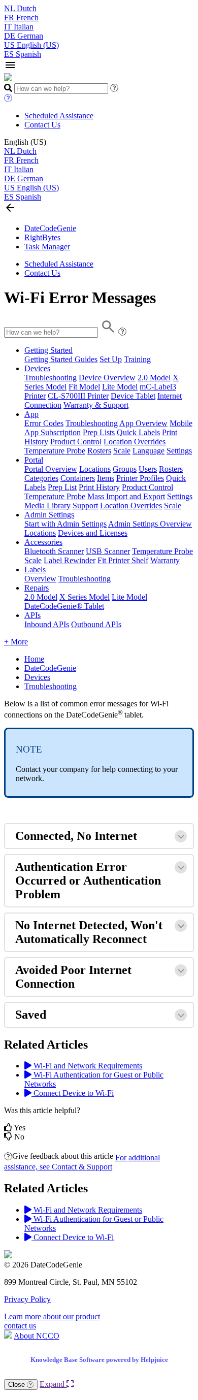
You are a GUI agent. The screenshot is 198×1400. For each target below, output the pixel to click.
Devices (37, 368)
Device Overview (107, 377)
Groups (125, 469)
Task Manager (47, 246)
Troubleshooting (50, 377)
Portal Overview (50, 469)
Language (148, 450)
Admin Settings (49, 514)
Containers (77, 478)
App (31, 414)
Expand (53, 1384)
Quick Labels (138, 432)
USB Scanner (108, 551)
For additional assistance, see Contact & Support (82, 1162)
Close (17, 1384)
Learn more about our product (52, 1316)
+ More (16, 641)
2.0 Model (154, 377)
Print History (99, 487)
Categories (41, 478)
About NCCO (36, 1335)
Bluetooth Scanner (54, 551)
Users (148, 469)
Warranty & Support (95, 405)
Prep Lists (99, 432)
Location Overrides (135, 441)
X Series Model (84, 597)
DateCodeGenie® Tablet (64, 606)
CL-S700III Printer (78, 396)
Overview (40, 578)
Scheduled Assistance (58, 115)
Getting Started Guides (60, 359)
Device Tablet (133, 396)
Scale (121, 450)
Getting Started (48, 350)
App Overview (143, 423)
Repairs (36, 587)
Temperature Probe (54, 450)
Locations (95, 469)
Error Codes (43, 423)
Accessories (43, 542)
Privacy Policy (27, 1299)
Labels (35, 569)
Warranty (165, 560)
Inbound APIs (46, 624)
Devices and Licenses (92, 533)
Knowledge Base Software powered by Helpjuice (99, 1359)
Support (85, 505)
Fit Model (84, 386)
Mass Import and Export (126, 496)
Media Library (47, 505)
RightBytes (42, 237)
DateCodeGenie (50, 228)
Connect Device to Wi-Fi (72, 1093)
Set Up (111, 359)
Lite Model (120, 386)
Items (105, 478)
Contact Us (42, 124)
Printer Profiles (140, 478)
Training (137, 359)
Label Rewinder (69, 560)
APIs (32, 615)
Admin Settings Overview (150, 523)
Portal (33, 459)
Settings (179, 450)
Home (34, 659)
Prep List (62, 487)
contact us (20, 1325)
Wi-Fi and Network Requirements (86, 1065)
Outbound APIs (96, 624)
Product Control (76, 441)
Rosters (99, 450)
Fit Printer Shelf (122, 560)
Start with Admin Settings (65, 523)
